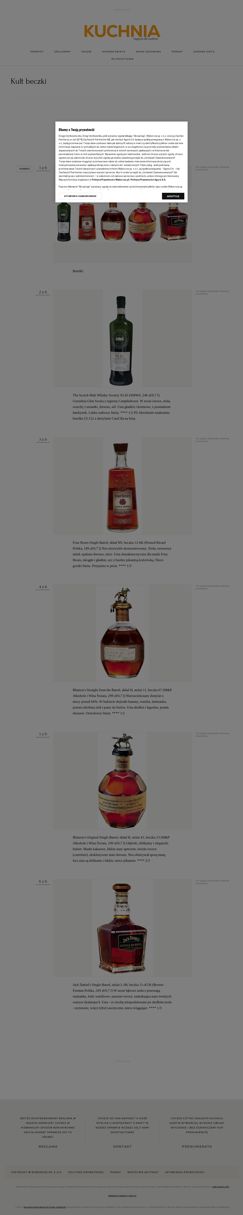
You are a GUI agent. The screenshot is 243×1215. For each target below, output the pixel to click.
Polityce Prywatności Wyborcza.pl (110, 179)
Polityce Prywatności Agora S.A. (148, 179)
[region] (121, 162)
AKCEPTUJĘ (173, 196)
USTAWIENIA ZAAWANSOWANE (80, 196)
